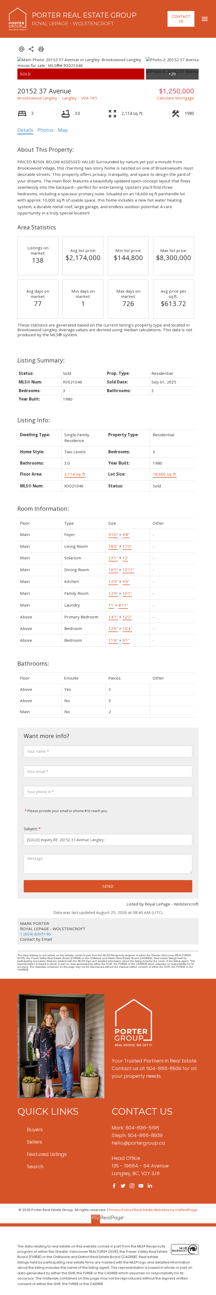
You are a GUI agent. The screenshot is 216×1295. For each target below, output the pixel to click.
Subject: (31, 828)
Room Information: (43, 508)
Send (107, 886)
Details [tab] (25, 130)
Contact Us (180, 19)
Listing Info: (33, 420)
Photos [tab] (45, 130)
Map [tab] (63, 130)
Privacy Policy (120, 1210)
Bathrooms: (33, 663)
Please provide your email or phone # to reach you (67, 810)
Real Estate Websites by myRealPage (165, 1210)
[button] (181, 19)
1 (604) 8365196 (35, 933)
